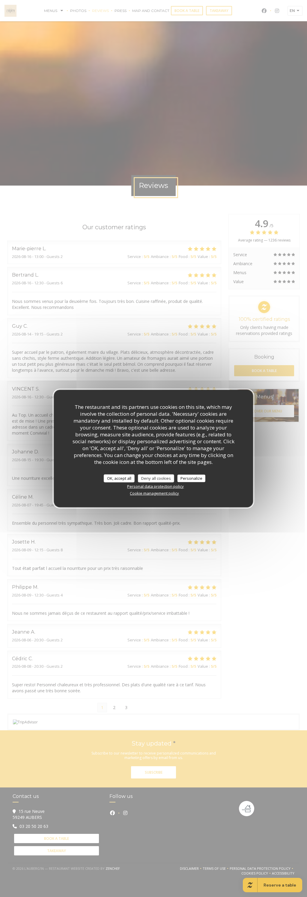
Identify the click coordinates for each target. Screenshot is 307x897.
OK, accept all (119, 478)
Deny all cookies (156, 478)
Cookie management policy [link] (154, 493)
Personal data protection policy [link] (155, 486)
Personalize (191, 478)
